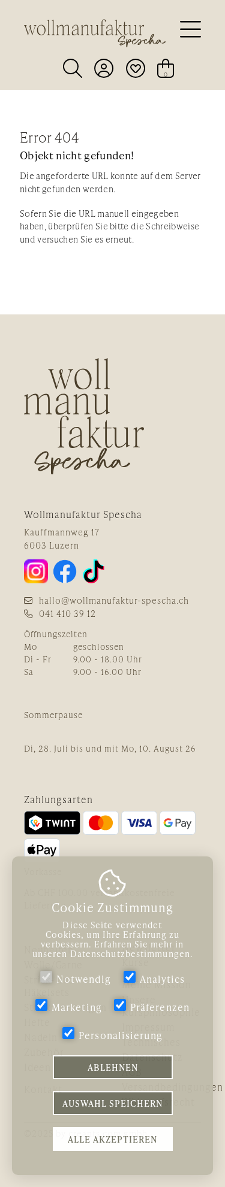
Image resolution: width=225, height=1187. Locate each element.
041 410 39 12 (67, 613)
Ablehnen (113, 1067)
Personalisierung (121, 1035)
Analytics (162, 979)
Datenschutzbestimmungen (130, 953)
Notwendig (84, 979)
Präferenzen (160, 1007)
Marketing (77, 1007)
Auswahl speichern (112, 1103)
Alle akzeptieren (112, 1139)
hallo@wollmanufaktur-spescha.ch (114, 600)
